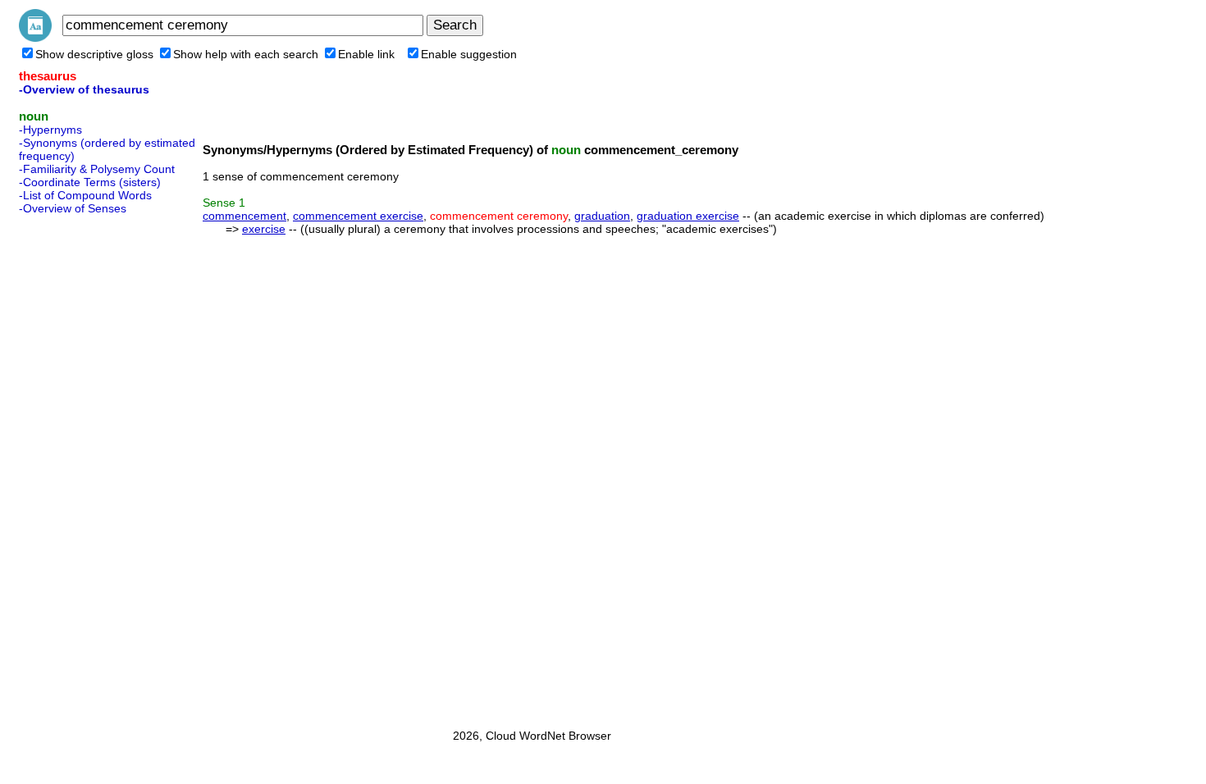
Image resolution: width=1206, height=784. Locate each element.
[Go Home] (35, 37)
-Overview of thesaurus (84, 89)
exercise (264, 228)
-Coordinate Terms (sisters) (90, 182)
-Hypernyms (50, 129)
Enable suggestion (469, 54)
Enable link (366, 54)
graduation (602, 215)
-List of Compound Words (85, 195)
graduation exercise (688, 215)
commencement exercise (358, 215)
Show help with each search (245, 54)
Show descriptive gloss (94, 54)
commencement (244, 215)
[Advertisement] (84, 467)
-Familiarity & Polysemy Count (97, 168)
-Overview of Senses (72, 208)
